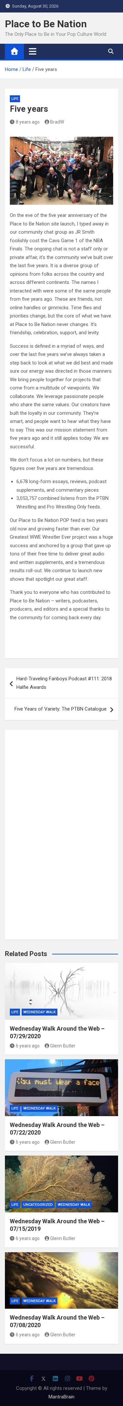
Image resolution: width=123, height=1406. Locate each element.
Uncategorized (38, 1205)
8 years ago (28, 122)
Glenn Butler (62, 1045)
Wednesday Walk (39, 1012)
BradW (57, 122)
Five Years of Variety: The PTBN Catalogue (60, 709)
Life (14, 99)
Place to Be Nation (46, 24)
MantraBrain (61, 1397)
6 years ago (28, 1045)
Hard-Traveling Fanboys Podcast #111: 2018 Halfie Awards (64, 683)
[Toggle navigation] (32, 51)
